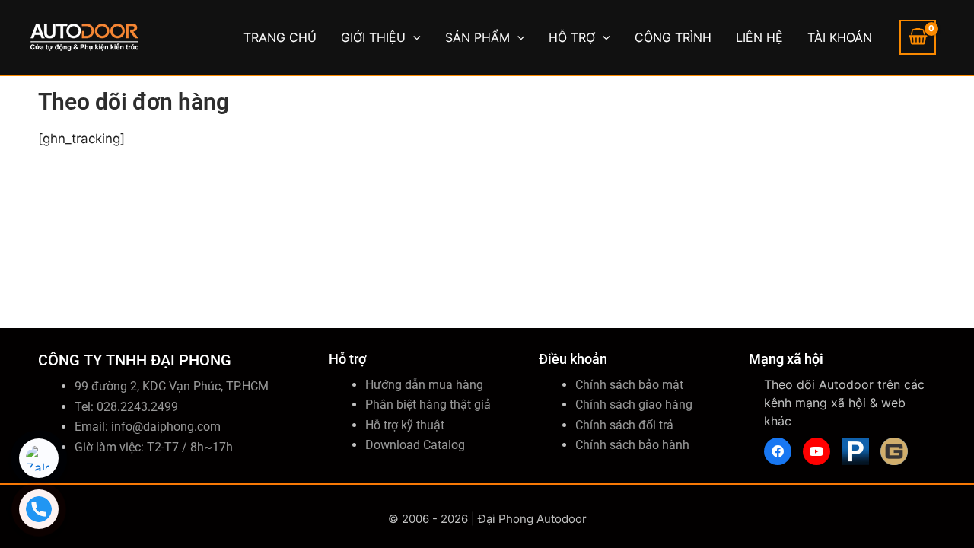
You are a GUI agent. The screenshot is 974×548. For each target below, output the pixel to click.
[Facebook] (777, 451)
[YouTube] (816, 451)
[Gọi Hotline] (39, 509)
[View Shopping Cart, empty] (917, 37)
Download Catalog (415, 445)
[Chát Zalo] (39, 458)
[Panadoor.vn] (855, 451)
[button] (413, 37)
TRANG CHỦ (280, 37)
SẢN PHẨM (477, 37)
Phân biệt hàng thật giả (428, 404)
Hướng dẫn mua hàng (424, 385)
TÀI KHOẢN (839, 37)
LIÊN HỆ (759, 37)
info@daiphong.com (166, 426)
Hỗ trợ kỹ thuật (404, 425)
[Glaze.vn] (894, 451)
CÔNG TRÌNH (673, 37)
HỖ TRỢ (572, 37)
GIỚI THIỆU (373, 37)
